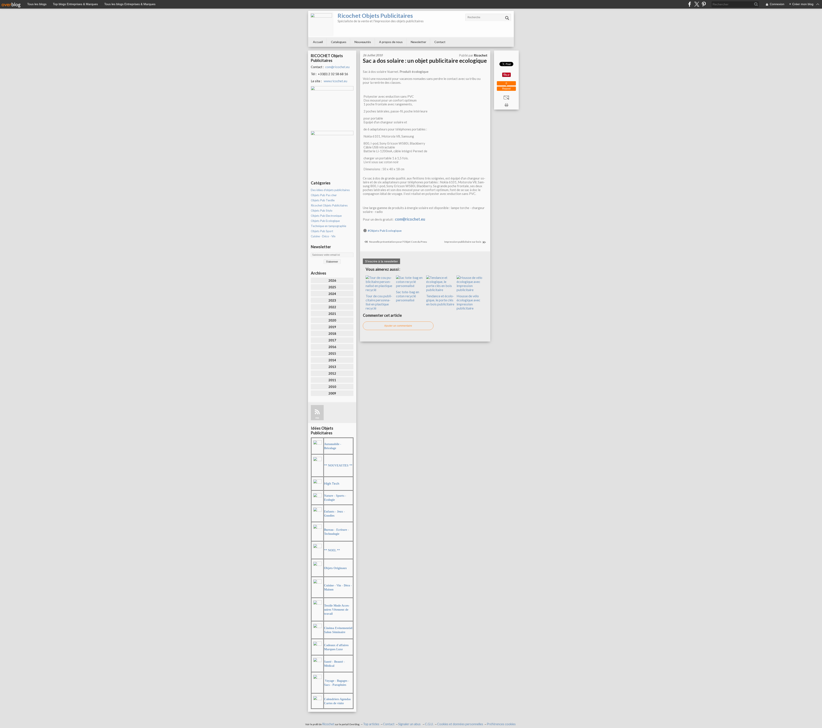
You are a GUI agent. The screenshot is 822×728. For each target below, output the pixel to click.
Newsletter (418, 42)
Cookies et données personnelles (460, 724)
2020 (332, 320)
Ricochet (328, 724)
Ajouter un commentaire (398, 325)
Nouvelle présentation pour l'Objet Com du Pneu (398, 241)
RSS (317, 418)
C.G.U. (429, 724)
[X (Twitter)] (696, 4)
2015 (332, 353)
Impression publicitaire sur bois (463, 241)
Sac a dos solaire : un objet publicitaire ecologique (425, 60)
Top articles (371, 724)
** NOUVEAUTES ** (338, 465)
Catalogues (338, 42)
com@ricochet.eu (337, 67)
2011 (332, 380)
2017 (332, 340)
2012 (332, 373)
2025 (332, 287)
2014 (332, 360)
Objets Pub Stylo (321, 210)
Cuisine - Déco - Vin (323, 236)
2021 (332, 313)
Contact (439, 42)
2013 (332, 367)
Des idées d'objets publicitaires (330, 190)
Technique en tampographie (328, 226)
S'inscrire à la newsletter (381, 261)
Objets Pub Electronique (326, 215)
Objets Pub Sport (322, 231)
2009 (332, 393)
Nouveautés (362, 42)
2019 (332, 327)
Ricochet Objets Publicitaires (375, 15)
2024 (332, 294)
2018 (332, 333)
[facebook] (689, 4)
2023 (332, 300)
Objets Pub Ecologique (325, 221)
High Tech (331, 483)
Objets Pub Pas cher (324, 195)
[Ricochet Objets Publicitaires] (321, 24)
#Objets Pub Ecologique (385, 230)
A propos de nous (391, 42)
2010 (332, 387)
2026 (332, 280)
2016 (332, 347)
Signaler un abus (409, 724)
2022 (332, 307)
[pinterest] (703, 4)
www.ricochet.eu (335, 81)
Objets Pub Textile (323, 200)
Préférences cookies (501, 724)
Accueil (318, 42)
